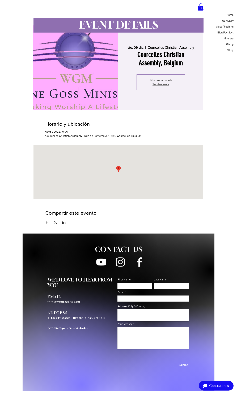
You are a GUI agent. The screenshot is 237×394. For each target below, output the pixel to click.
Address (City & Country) (131, 306)
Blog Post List (225, 32)
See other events (161, 84)
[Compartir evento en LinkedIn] (64, 222)
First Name (124, 279)
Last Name (160, 279)
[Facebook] (139, 262)
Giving (230, 44)
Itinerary (229, 38)
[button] (201, 7)
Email (120, 292)
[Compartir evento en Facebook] (47, 222)
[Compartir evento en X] (55, 222)
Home (230, 15)
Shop (230, 50)
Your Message (125, 324)
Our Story (228, 21)
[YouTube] (101, 262)
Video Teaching (225, 27)
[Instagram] (120, 262)
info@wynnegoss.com (64, 301)
